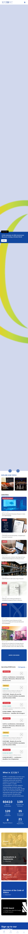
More (3, 240)
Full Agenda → (22, 667)
